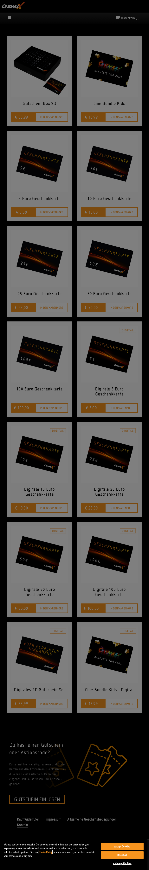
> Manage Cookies (122, 863)
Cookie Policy (45, 852)
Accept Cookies (122, 846)
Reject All (122, 855)
